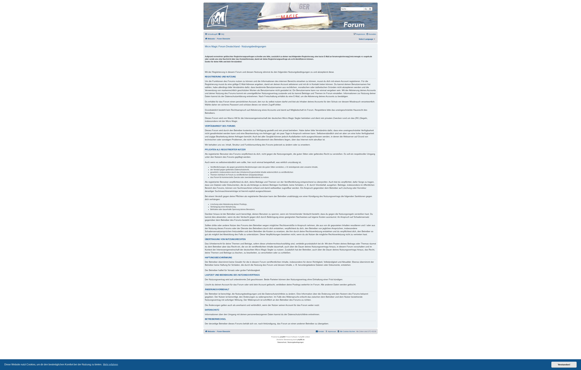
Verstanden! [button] (564, 364)
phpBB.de (301, 339)
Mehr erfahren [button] (110, 364)
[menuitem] (221, 34)
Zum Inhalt (57, 12)
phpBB (282, 337)
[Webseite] (290, 16)
